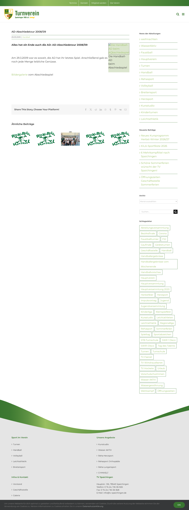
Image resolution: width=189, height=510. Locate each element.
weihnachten (149, 39)
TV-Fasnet (146, 357)
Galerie (16, 495)
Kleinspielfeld (163, 311)
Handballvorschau (151, 272)
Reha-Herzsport (105, 455)
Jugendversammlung (153, 306)
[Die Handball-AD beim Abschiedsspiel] (118, 44)
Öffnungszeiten (166, 390)
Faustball (146, 52)
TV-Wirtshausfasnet (152, 362)
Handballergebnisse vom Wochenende (155, 264)
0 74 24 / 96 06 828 (110, 490)
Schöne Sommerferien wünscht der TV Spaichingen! (155, 167)
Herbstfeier (147, 294)
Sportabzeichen (162, 334)
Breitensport (149, 92)
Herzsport (147, 99)
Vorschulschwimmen (152, 374)
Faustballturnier (150, 239)
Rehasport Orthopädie (109, 461)
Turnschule (159, 351)
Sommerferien (164, 328)
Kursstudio (147, 105)
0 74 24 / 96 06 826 (113, 487)
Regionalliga (167, 323)
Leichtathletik (149, 119)
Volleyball (147, 85)
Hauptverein (149, 59)
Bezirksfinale (148, 233)
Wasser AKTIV (148, 379)
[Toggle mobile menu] (183, 14)
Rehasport (147, 79)
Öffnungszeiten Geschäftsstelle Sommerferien (150, 181)
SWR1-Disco (147, 345)
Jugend (164, 300)
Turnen (145, 65)
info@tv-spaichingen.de (114, 493)
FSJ (164, 239)
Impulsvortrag (148, 300)
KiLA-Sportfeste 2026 (154, 146)
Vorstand (17, 484)
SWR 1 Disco (169, 340)
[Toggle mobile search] (177, 14)
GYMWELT (103, 472)
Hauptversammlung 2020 (155, 289)
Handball (26, 37)
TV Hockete (147, 368)
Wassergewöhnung (152, 385)
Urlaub (161, 368)
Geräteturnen (162, 244)
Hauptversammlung (152, 283)
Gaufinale (146, 244)
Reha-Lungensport (107, 467)
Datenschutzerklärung (93, 506)
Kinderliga (146, 311)
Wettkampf (147, 390)
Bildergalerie (19, 74)
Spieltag (145, 334)
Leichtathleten (165, 317)
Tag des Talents (166, 345)
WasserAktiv (148, 45)
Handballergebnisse (152, 256)
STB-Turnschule (149, 340)
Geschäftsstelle (149, 250)
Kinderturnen (149, 112)
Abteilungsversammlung (155, 227)
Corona (163, 233)
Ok (179, 505)
